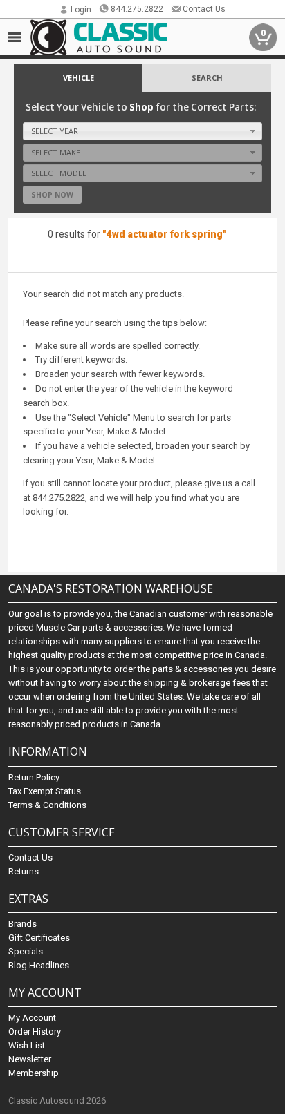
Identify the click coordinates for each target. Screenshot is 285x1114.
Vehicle (78, 78)
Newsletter (29, 1059)
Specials (25, 951)
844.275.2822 (137, 9)
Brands (22, 924)
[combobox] (143, 131)
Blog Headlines (38, 965)
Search (207, 78)
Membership (33, 1073)
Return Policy (33, 777)
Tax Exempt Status (44, 791)
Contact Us (204, 9)
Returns (23, 871)
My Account (32, 1017)
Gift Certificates (39, 937)
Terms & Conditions (47, 805)
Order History (34, 1031)
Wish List (26, 1045)
